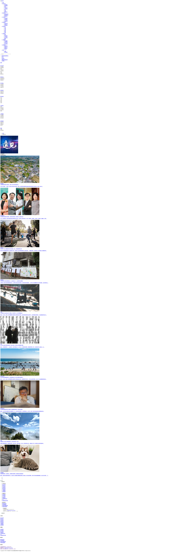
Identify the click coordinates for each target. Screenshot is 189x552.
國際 (5, 38)
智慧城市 (4, 22)
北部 (5, 28)
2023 (3, 56)
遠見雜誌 (4, 495)
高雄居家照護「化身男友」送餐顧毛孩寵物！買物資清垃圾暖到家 (11, 473)
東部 (5, 31)
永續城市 (4, 33)
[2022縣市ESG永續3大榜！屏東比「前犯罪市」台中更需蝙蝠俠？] (19, 311)
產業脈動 (2, 183)
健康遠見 (4, 497)
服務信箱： (2, 547)
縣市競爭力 (2, 376)
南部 (5, 30)
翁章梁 (3, 58)
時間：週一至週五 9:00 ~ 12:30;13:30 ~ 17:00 (7, 548)
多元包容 (5, 37)
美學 (1, 344)
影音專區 (4, 494)
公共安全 (5, 8)
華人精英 (2, 531)
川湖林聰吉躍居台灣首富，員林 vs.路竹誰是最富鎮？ (9, 184)
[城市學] (2, 0)
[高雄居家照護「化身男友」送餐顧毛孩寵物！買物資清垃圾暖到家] (19, 471)
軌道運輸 (5, 40)
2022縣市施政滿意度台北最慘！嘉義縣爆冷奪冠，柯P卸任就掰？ (11, 409)
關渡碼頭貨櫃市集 (5, 55)
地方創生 (4, 17)
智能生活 (5, 24)
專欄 (5, 51)
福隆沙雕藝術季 (5, 59)
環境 (5, 34)
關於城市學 (4, 503)
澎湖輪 (3, 60)
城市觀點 (5, 52)
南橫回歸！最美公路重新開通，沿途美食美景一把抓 (9, 441)
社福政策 (5, 7)
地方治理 (4, 3)
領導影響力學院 (5, 500)
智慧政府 (5, 25)
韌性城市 (5, 35)
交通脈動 (4, 39)
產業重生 (5, 19)
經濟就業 (5, 5)
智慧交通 (5, 23)
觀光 (5, 9)
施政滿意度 (2, 215)
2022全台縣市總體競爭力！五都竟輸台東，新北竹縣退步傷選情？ (11, 377)
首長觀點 (5, 4)
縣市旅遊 (4, 26)
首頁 (3, 133)
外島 (5, 32)
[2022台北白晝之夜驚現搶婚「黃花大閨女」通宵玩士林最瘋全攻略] (19, 343)
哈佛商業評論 (4, 498)
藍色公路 (5, 42)
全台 (5, 27)
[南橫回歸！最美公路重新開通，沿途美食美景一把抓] (19, 439)
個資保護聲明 (4, 506)
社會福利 (5, 36)
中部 (5, 29)
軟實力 (5, 49)
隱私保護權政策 (5, 505)
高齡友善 (5, 21)
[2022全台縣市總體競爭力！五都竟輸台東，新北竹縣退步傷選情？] (19, 375)
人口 (3, 57)
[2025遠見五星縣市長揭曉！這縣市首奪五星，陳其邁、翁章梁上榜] (19, 214)
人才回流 (5, 20)
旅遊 (1, 440)
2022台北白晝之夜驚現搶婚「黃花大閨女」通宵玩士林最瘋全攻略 (11, 345)
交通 (1, 72)
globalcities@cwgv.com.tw (11, 510)
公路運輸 (5, 41)
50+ (3, 499)
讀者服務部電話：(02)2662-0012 (5, 546)
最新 (3, 2)
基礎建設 (2, 124)
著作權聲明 (4, 504)
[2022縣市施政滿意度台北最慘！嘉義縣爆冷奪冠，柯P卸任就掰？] (19, 407)
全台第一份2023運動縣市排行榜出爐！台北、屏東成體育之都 (11, 248)
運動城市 (5, 16)
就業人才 (2, 123)
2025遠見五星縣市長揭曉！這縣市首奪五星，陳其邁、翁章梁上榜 (11, 216)
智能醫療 (2, 472)
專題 (3, 50)
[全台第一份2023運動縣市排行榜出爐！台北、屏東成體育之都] (19, 246)
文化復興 (5, 18)
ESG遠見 (3, 496)
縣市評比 (4, 485)
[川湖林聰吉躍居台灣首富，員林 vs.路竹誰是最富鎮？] (19, 182)
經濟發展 (4, 491)
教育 (5, 6)
